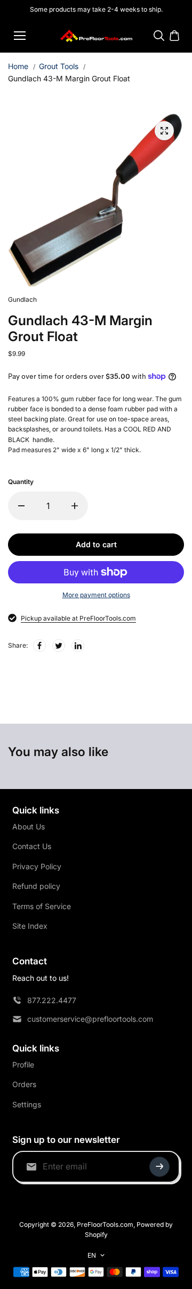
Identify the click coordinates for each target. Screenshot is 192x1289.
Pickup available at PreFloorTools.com (78, 618)
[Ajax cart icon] (174, 35)
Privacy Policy (36, 866)
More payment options (96, 595)
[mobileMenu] (19, 35)
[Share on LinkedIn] (77, 645)
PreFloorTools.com (105, 1224)
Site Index (29, 925)
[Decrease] (21, 505)
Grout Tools (58, 66)
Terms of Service (41, 906)
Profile (23, 1064)
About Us (28, 826)
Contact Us (31, 846)
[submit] (159, 1167)
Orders (24, 1084)
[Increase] (74, 505)
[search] (159, 35)
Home (18, 66)
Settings (26, 1104)
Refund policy (36, 886)
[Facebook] (39, 645)
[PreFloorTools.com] (96, 36)
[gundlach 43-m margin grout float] (164, 130)
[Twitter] (58, 645)
